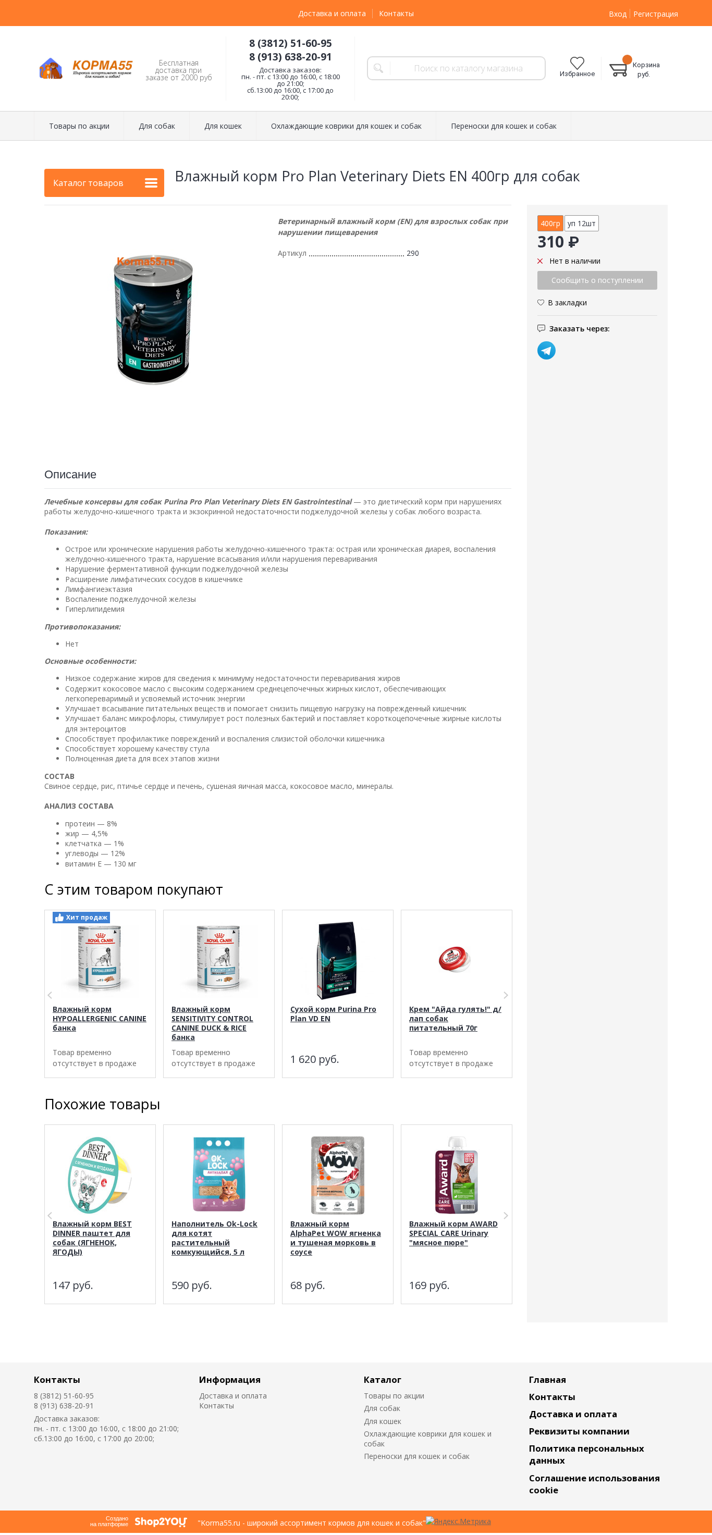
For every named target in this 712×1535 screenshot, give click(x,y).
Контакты (396, 13)
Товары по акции (394, 1396)
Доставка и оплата (332, 13)
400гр (550, 223)
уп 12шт (582, 223)
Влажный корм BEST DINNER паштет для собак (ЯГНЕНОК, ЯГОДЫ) (92, 1238)
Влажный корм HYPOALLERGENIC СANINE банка (99, 1018)
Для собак (382, 1408)
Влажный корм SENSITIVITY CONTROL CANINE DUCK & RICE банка (212, 1023)
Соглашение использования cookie (594, 1484)
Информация (230, 1379)
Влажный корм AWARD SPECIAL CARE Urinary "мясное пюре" (453, 1233)
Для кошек (382, 1421)
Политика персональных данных (586, 1454)
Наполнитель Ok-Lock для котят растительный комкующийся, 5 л (214, 1238)
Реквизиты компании (579, 1431)
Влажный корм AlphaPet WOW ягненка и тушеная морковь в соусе (335, 1238)
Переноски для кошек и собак (417, 1456)
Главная (547, 1379)
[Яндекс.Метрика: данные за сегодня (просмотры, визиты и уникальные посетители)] (458, 1521)
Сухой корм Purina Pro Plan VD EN (333, 1013)
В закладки (567, 302)
